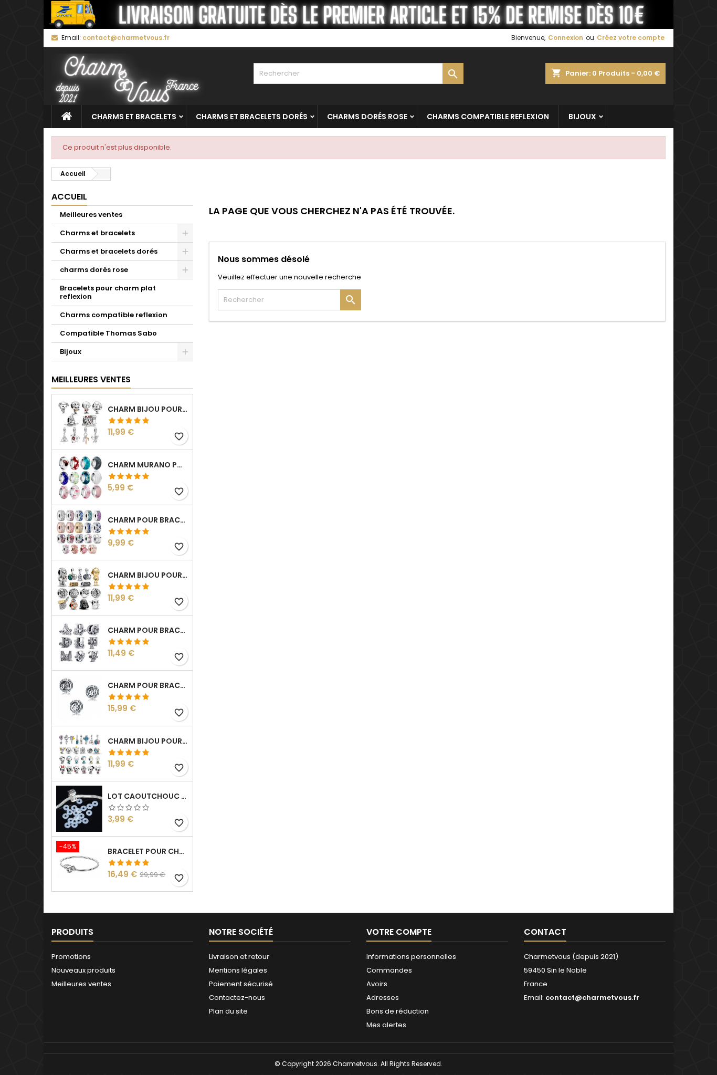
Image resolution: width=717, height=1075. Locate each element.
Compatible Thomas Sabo (108, 333)
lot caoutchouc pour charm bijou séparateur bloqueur (148, 796)
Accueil (69, 197)
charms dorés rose (367, 116)
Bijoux (582, 116)
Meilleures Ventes (91, 379)
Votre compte (398, 932)
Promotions (71, 957)
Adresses (382, 998)
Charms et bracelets (133, 116)
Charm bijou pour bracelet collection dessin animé (148, 741)
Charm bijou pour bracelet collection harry (148, 409)
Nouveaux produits (83, 970)
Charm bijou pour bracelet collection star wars (148, 575)
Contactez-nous (237, 998)
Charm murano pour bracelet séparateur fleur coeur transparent (148, 465)
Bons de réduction (397, 1011)
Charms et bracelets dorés (252, 116)
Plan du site (228, 1011)
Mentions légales (238, 970)
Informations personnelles (411, 957)
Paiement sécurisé (241, 984)
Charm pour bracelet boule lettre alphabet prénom (148, 685)
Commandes (389, 970)
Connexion (565, 37)
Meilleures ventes (91, 215)
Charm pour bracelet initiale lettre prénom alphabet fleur (148, 630)
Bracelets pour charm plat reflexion (108, 292)
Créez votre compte (631, 37)
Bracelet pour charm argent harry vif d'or (148, 851)
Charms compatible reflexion (488, 116)
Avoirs (376, 984)
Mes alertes (386, 1025)
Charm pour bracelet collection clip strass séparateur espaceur (148, 520)
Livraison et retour (239, 957)
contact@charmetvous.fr (126, 37)
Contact (545, 932)
